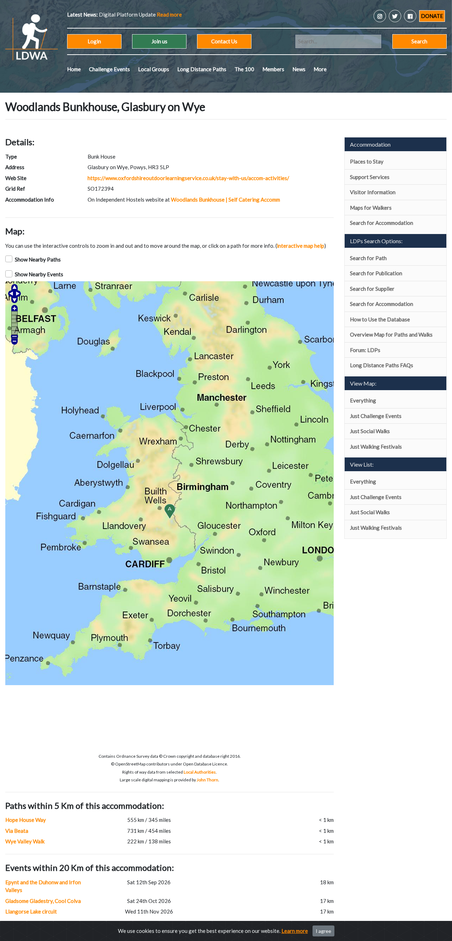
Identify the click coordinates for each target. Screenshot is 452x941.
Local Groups (153, 69)
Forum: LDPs (365, 350)
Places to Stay (366, 161)
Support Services (369, 177)
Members (273, 69)
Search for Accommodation (381, 223)
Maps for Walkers (371, 207)
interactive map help (300, 245)
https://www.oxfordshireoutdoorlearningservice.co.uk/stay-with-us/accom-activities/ (188, 178)
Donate (432, 16)
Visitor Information (373, 192)
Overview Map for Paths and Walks (391, 334)
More (320, 69)
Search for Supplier (372, 288)
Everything (363, 400)
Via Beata (16, 831)
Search (419, 41)
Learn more (294, 931)
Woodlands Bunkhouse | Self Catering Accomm (225, 199)
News (298, 69)
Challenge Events (109, 69)
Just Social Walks (370, 431)
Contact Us (224, 41)
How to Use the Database (380, 319)
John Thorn (207, 779)
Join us (159, 41)
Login (94, 41)
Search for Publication (376, 273)
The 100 (244, 69)
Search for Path (368, 258)
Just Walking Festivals (376, 446)
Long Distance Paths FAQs (381, 365)
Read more (159, 14)
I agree (323, 931)
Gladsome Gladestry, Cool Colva (43, 901)
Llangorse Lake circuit (31, 911)
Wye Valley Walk (24, 841)
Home (74, 69)
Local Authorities (200, 772)
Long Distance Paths (201, 69)
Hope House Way (25, 820)
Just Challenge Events (376, 416)
